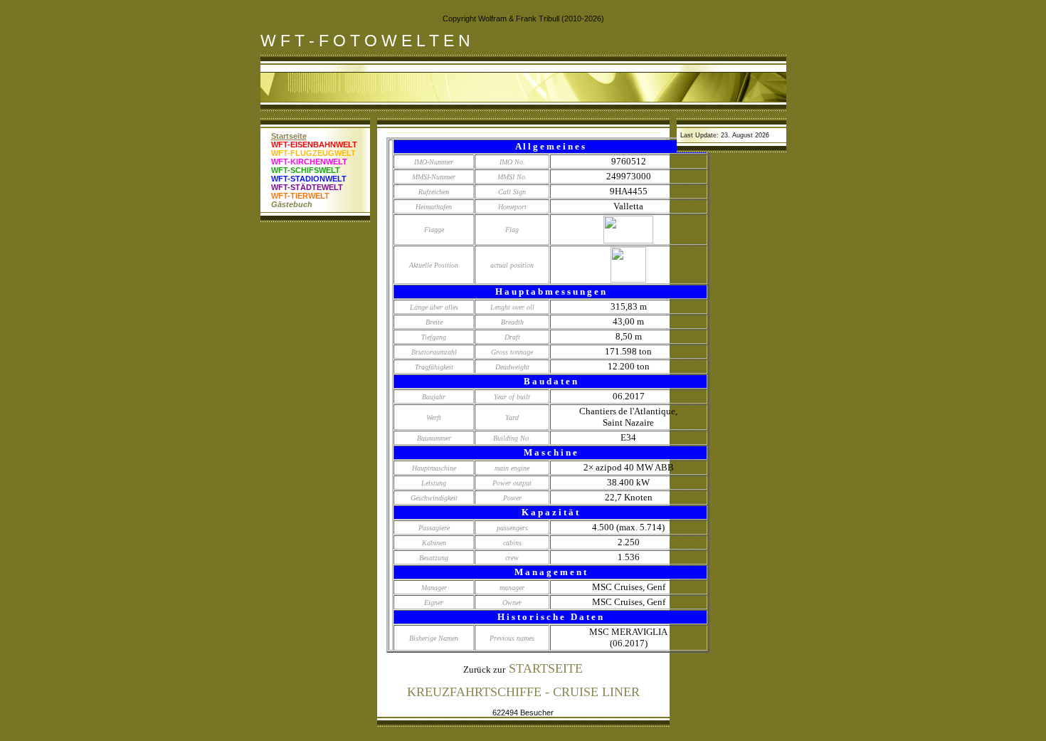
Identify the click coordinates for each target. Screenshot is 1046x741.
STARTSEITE (546, 668)
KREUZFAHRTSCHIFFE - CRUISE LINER (523, 692)
